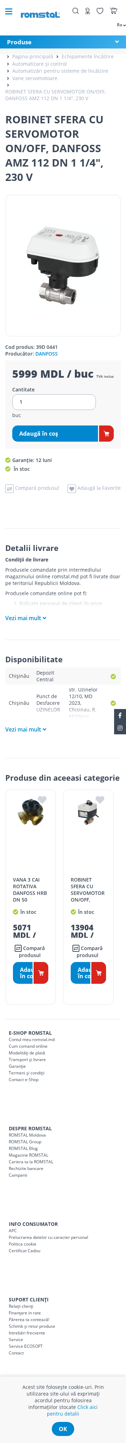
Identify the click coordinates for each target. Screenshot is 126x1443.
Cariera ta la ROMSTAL (31, 1162)
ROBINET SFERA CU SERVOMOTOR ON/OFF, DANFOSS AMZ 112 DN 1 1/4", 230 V (55, 95)
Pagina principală (32, 56)
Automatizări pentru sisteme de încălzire (60, 70)
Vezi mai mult (23, 618)
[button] (118, 25)
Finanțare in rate (25, 1313)
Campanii (18, 1175)
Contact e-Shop (23, 1080)
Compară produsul (32, 951)
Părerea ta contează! (29, 1319)
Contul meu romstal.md (32, 1039)
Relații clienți (21, 1306)
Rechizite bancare (26, 1168)
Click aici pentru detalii (72, 1410)
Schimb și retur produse (32, 1326)
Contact (16, 1353)
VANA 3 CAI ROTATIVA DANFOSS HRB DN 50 (30, 889)
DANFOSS (46, 353)
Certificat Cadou (24, 1251)
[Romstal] (40, 11)
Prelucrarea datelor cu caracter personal (48, 1237)
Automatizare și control (39, 63)
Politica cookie (22, 1244)
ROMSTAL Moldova (27, 1135)
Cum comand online (28, 1046)
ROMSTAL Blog (23, 1148)
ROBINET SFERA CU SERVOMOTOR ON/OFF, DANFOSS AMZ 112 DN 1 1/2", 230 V (88, 899)
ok (63, 1429)
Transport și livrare (27, 1059)
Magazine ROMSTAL (28, 1155)
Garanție (17, 1066)
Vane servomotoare (34, 78)
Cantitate (23, 389)
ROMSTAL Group (25, 1142)
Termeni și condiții (26, 1073)
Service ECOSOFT (26, 1346)
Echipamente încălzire (88, 56)
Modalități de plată (27, 1053)
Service (16, 1340)
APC (13, 1231)
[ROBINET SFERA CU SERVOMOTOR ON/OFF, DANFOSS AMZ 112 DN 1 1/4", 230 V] (63, 265)
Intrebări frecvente (27, 1333)
